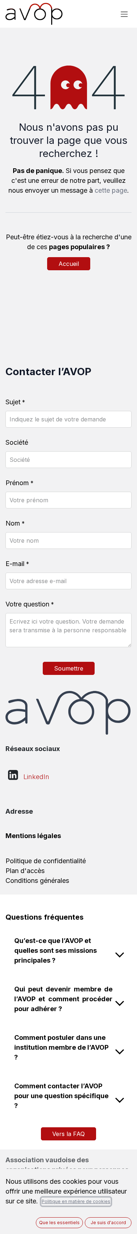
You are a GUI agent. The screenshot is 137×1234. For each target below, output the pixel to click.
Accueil (68, 263)
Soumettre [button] (68, 668)
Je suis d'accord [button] (108, 1222)
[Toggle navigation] (124, 13)
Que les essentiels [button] (59, 1222)
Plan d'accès (25, 871)
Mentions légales (33, 836)
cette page (111, 190)
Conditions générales (37, 880)
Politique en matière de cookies (76, 1201)
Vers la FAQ (68, 1133)
